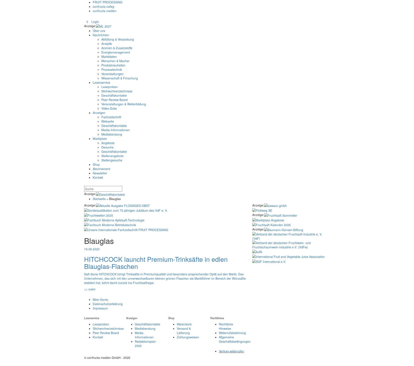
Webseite (107, 121)
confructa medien (104, 11)
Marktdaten (109, 56)
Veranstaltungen (112, 74)
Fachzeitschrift (111, 117)
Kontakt (98, 177)
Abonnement (101, 169)
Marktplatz (100, 138)
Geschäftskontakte (114, 95)
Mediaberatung (111, 134)
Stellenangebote (112, 156)
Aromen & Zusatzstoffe (116, 48)
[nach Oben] (86, 295)
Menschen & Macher (115, 61)
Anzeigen (99, 112)
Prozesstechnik (111, 69)
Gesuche (107, 147)
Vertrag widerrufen (231, 351)
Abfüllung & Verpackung (117, 39)
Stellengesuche (111, 160)
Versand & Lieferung (184, 330)
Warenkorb (184, 324)
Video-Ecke (109, 108)
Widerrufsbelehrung (232, 333)
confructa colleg (103, 6)
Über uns (99, 30)
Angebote (107, 143)
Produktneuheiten (113, 65)
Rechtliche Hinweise (226, 326)
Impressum (100, 308)
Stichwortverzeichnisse (116, 91)
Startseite (99, 199)
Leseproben (109, 87)
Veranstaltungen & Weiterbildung (123, 104)
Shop (96, 164)
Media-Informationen (115, 130)
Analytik (106, 43)
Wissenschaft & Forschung (119, 78)
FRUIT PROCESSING (107, 2)
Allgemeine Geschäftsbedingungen (235, 339)
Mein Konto (100, 299)
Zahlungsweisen (188, 337)
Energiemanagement (115, 52)
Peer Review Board (114, 100)
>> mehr (90, 289)
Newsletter (100, 173)
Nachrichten (101, 35)
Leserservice (101, 82)
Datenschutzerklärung (108, 304)
